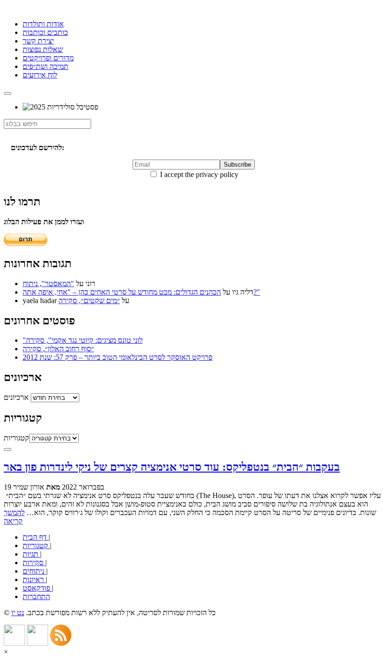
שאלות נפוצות (43, 49)
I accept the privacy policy (198, 174)
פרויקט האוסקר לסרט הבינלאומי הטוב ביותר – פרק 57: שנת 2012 (117, 357)
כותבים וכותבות (45, 32)
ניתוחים (34, 571)
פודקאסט (37, 588)
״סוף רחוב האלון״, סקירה (58, 349)
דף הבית (36, 537)
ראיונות (34, 579)
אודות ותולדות (43, 24)
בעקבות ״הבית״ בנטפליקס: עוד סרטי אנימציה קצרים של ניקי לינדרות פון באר (172, 467)
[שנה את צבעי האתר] (7, 449)
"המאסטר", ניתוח (48, 283)
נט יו (17, 613)
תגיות (31, 554)
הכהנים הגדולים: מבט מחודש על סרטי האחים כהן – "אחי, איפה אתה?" (141, 292)
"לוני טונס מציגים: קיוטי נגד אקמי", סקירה (83, 340)
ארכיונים (16, 397)
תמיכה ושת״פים (45, 66)
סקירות (34, 562)
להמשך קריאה (14, 516)
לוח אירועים (40, 75)
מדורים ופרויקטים (48, 58)
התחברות (36, 596)
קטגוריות (16, 438)
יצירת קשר (38, 41)
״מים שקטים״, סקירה (89, 300)
